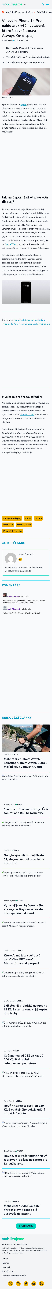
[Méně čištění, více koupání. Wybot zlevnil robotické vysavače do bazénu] (26, 1185)
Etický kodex (8, 1271)
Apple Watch (11, 244)
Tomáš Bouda (7, 40)
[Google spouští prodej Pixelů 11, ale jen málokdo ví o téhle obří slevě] (26, 834)
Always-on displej (12, 518)
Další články (26, 1226)
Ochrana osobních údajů (14, 1275)
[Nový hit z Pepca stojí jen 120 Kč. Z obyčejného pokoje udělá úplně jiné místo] (26, 1084)
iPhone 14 (8, 524)
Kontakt (6, 1267)
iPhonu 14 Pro (27, 414)
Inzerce (5, 1262)
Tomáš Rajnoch (10, 804)
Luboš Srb (8, 1051)
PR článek (7, 754)
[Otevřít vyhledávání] (43, 4)
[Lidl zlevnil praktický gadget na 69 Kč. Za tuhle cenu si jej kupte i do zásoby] (26, 984)
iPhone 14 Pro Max (12, 531)
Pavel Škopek (9, 1101)
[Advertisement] (26, 163)
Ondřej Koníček (9, 951)
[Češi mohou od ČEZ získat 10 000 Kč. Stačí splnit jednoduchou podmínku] (26, 1034)
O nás (5, 1258)
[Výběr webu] (25, 4)
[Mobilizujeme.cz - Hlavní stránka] (12, 4)
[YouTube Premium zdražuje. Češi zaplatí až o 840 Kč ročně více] (26, 788)
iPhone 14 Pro (24, 524)
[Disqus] (26, 622)
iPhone (38, 518)
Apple (23, 104)
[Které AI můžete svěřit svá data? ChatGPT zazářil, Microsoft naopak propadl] (26, 934)
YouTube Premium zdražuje (19, 12)
